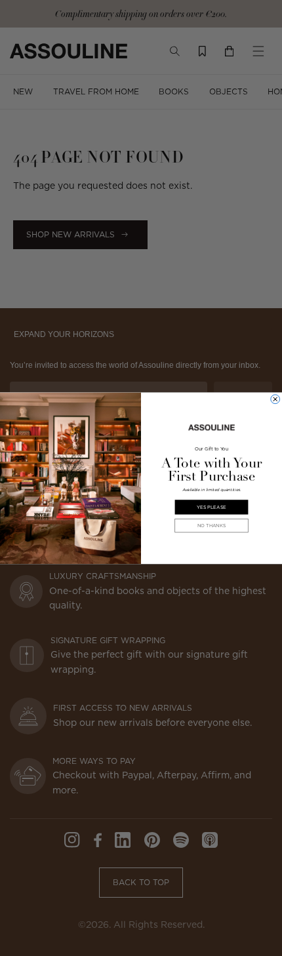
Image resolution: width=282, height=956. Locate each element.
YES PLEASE (211, 506)
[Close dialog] (275, 399)
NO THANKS (211, 525)
